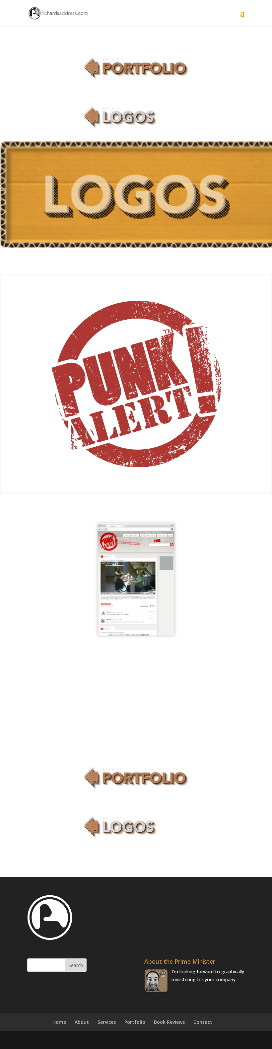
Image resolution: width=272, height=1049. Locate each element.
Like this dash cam (64, 690)
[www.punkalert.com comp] (136, 638)
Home (59, 1022)
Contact (202, 1022)
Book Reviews (169, 1022)
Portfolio (134, 1022)
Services (107, 1022)
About (82, 1022)
